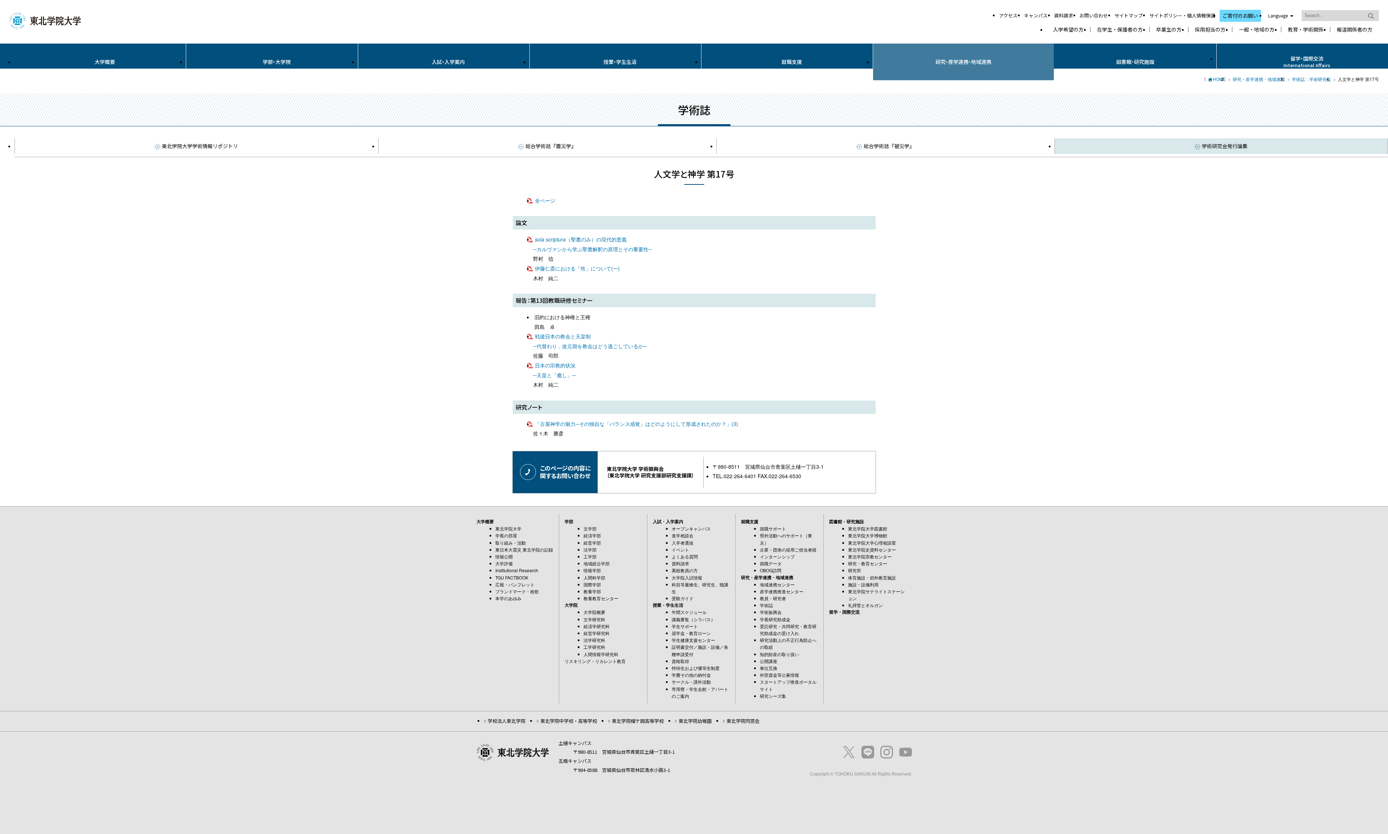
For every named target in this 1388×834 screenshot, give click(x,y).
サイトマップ (1128, 15)
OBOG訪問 (770, 570)
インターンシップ (777, 556)
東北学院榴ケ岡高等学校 (638, 720)
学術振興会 (771, 612)
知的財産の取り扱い (779, 654)
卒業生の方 (1169, 29)
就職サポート (773, 528)
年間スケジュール (689, 612)
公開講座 (768, 661)
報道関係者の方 (1354, 29)
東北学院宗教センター (870, 556)
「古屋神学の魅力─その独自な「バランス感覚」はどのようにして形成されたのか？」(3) (636, 423)
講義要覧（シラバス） (693, 619)
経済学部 (592, 535)
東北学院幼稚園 (695, 720)
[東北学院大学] (45, 19)
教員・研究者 (773, 598)
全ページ (545, 200)
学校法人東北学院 (506, 720)
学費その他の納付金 (691, 675)
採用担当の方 (1210, 29)
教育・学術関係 (1305, 29)
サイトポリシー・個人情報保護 (1182, 15)
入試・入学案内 (448, 61)
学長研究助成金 (775, 619)
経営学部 (592, 543)
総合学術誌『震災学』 (550, 146)
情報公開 (504, 556)
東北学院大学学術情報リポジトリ (200, 146)
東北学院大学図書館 (867, 528)
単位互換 (768, 668)
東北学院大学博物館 (867, 535)
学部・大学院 (277, 61)
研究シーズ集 (773, 696)
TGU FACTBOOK (511, 577)
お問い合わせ (1094, 15)
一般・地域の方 (1256, 29)
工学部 (590, 556)
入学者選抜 (682, 543)
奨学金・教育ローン (691, 633)
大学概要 (105, 61)
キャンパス (1036, 15)
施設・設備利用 (863, 584)
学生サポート (685, 626)
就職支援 (792, 61)
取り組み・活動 (510, 543)
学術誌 (766, 605)
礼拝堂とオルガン (865, 605)
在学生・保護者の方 (1120, 29)
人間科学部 (594, 577)
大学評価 (504, 563)
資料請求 (1063, 15)
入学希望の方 (1068, 29)
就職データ (771, 563)
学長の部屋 (506, 535)
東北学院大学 (508, 528)
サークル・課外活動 (691, 682)
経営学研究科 (597, 633)
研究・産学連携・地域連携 (963, 61)
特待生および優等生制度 (696, 668)
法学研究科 (594, 640)
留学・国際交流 (844, 612)
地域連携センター (777, 584)
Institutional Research (516, 570)
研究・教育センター (867, 563)
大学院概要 (594, 612)
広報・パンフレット (515, 584)
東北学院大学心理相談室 (872, 543)
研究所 (854, 570)
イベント (680, 549)
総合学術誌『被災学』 (889, 146)
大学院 (571, 605)
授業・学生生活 (619, 61)
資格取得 (680, 661)
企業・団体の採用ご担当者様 (788, 549)
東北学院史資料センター (872, 549)
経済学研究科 (597, 626)
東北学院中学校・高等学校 (568, 720)
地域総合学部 (597, 563)
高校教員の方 (685, 570)
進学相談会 (682, 535)
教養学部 (592, 591)
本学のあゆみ (508, 598)
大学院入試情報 (687, 577)
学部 (569, 521)
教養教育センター (601, 598)
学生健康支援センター (693, 640)
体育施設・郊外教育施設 (872, 577)
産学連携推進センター (781, 591)
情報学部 (592, 570)
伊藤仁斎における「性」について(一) (577, 268)
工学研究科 (594, 647)
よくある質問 (685, 556)
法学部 (590, 549)
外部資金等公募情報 (779, 675)
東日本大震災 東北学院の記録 (524, 549)
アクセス (1008, 15)
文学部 (590, 528)
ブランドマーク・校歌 (517, 591)
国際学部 (592, 584)
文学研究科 (594, 619)
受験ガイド (682, 598)
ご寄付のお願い (1240, 15)
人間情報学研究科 (601, 654)
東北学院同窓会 (742, 720)
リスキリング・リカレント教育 (595, 661)
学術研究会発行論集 (1225, 146)
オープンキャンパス (691, 528)
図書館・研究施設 (1135, 61)
